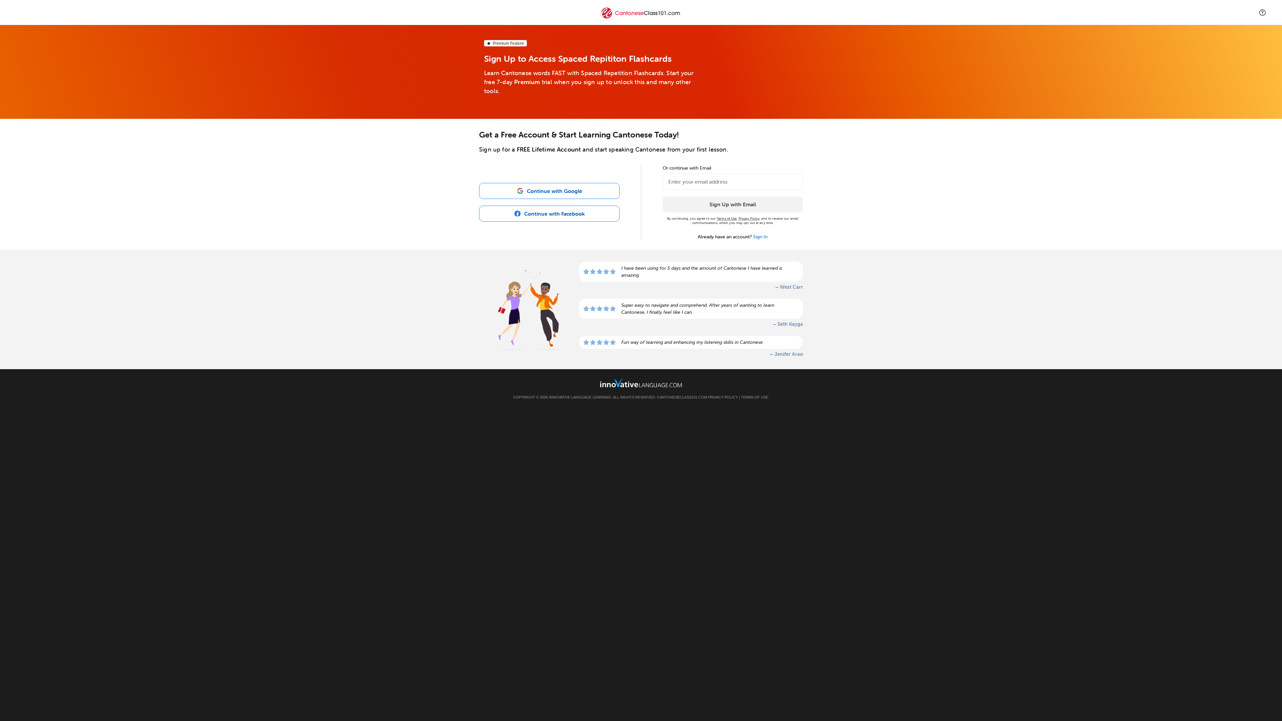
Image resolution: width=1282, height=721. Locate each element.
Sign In (760, 237)
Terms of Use (726, 218)
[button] (1262, 12)
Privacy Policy (749, 218)
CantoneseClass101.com (682, 397)
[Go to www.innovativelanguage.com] (641, 383)
